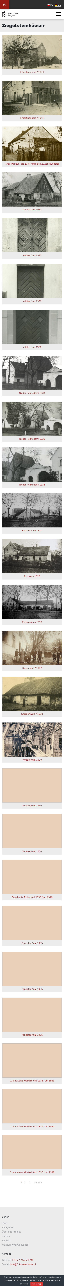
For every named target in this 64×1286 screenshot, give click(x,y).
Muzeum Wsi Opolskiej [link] (15, 1245)
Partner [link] (6, 1236)
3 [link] (29, 1182)
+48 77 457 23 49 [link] (22, 1260)
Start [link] (4, 1223)
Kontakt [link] (6, 1240)
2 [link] (24, 1182)
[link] (4, 4)
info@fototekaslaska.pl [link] (23, 1264)
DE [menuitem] (59, 5)
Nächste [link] (38, 1182)
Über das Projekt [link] (11, 1231)
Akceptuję (36, 1284)
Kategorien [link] (8, 1227)
